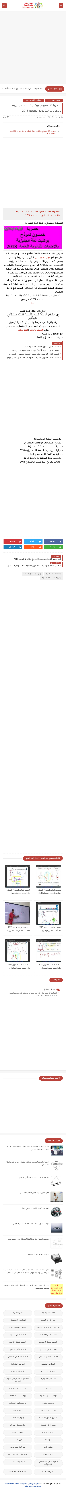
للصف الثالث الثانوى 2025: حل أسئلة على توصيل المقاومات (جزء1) (49, 967)
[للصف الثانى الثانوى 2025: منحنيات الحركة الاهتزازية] (17, 913)
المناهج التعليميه (48, 1379)
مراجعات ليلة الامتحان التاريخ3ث (48, 1463)
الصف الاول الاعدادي (48, 1335)
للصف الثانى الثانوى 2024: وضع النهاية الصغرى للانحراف (34, 354)
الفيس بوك (37, 330)
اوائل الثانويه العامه (17, 1389)
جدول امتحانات (18, 1418)
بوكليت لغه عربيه (48, 1411)
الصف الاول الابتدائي (17, 1328)
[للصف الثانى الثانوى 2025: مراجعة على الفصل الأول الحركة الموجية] (48, 876)
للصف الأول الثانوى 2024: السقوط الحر (42, 347)
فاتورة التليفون (18, 1433)
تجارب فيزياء (18, 1411)
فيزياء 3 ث (48, 1447)
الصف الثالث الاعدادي (48, 1342)
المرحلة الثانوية (17, 1372)
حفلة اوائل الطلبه (48, 1425)
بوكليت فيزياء (48, 1403)
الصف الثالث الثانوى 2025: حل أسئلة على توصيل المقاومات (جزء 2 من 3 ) (49, 930)
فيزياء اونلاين (43, 257)
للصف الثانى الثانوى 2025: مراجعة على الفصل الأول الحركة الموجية (49, 892)
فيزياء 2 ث (18, 1440)
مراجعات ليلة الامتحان (17, 1455)
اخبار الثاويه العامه (48, 1320)
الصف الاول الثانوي (18, 1335)
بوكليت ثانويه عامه (33, 100)
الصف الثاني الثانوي (18, 1350)
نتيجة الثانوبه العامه (17, 1472)
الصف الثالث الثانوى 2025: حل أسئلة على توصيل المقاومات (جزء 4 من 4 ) (18, 892)
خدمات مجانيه (48, 1433)
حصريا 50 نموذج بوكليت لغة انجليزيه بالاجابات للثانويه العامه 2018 (33, 132)
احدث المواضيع (53, 100)
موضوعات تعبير (18, 1462)
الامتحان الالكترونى (18, 1320)
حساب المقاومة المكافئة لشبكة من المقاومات (28, 1239)
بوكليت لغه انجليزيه (50, 578)
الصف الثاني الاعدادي (48, 1350)
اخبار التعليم (18, 1313)
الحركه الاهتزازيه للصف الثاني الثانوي (34, 1178)
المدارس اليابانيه (48, 1364)
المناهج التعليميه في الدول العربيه (17, 1380)
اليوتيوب (22, 330)
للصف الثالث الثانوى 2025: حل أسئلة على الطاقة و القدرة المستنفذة (18, 967)
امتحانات (48, 1389)
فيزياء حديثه (48, 1455)
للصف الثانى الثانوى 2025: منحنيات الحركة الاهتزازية (18, 929)
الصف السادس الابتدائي (18, 1357)
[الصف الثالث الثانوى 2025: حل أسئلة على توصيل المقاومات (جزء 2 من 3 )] (48, 913)
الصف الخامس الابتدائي (48, 1357)
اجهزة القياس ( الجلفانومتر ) (37, 1255)
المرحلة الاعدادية (48, 1372)
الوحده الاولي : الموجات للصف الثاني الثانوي (31, 1224)
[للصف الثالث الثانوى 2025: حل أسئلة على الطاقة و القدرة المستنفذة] (17, 950)
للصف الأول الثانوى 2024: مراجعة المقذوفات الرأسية (36, 351)
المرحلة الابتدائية (18, 1364)
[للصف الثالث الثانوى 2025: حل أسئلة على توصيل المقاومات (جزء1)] (48, 950)
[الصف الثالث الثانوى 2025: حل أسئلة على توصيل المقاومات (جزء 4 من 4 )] (17, 876)
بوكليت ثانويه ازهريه (48, 1396)
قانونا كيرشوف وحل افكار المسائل (34, 1193)
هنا (33, 303)
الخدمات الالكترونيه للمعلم (48, 1328)
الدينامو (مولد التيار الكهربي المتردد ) (34, 1209)
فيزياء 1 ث (48, 1440)
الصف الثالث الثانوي (17, 1342)
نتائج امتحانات (48, 1472)
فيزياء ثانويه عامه (17, 1447)
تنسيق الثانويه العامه (48, 1418)
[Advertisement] (33, 49)
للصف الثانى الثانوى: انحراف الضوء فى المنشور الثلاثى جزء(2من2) (32, 358)
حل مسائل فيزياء (17, 1425)
